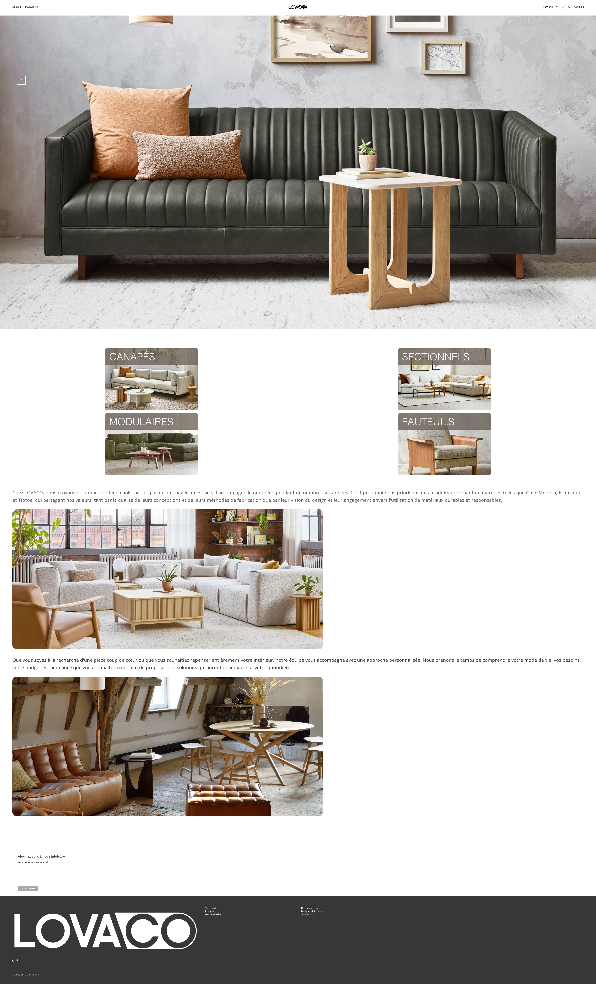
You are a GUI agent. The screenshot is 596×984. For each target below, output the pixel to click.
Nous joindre (211, 908)
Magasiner (31, 6)
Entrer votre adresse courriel (33, 862)
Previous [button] (21, 80)
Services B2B (307, 914)
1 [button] (573, 316)
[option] (298, 172)
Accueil (16, 6)
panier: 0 (579, 6)
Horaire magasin (309, 908)
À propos (209, 911)
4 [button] (583, 316)
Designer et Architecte (312, 911)
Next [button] (574, 80)
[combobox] (548, 7)
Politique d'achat (213, 914)
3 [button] (580, 316)
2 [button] (576, 316)
